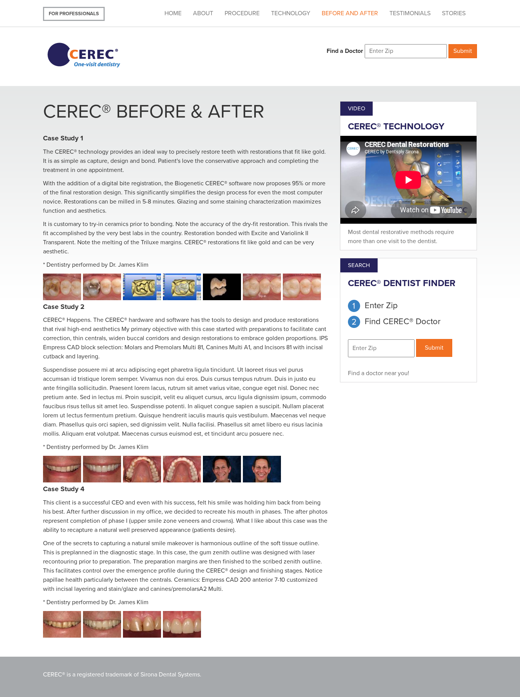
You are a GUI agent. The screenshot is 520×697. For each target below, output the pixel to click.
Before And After (350, 13)
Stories (454, 13)
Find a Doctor (345, 51)
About (203, 13)
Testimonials (410, 13)
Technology (290, 13)
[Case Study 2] (63, 470)
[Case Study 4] (63, 625)
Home (173, 13)
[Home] (93, 54)
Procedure (242, 13)
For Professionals (74, 14)
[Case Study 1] (63, 288)
